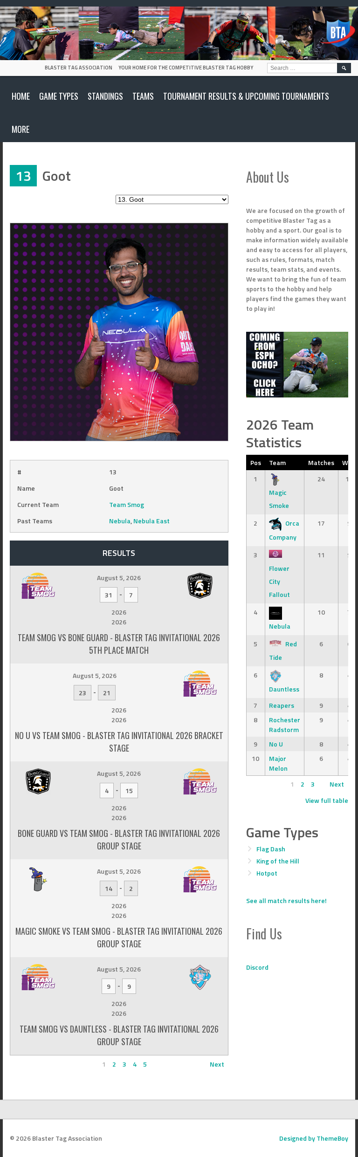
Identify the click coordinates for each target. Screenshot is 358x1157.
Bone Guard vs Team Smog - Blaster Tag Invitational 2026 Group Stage (119, 839)
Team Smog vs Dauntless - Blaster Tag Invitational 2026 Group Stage (119, 1035)
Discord (257, 967)
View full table (326, 800)
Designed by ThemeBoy (313, 1138)
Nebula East (151, 521)
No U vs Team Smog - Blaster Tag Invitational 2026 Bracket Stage (119, 741)
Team (277, 462)
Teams (143, 96)
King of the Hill (277, 861)
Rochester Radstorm (284, 724)
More (20, 129)
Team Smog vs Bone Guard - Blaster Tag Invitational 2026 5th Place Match (119, 643)
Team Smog (126, 504)
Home (21, 96)
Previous (27, 1064)
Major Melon (278, 763)
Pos (255, 462)
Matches (321, 462)
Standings (105, 96)
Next (217, 1064)
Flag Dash (270, 849)
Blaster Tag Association (78, 67)
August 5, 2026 (119, 577)
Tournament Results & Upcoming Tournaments (246, 96)
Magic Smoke (279, 498)
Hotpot (266, 873)
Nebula (120, 521)
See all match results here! (286, 900)
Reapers (281, 705)
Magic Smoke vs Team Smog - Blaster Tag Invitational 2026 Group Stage (118, 937)
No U (276, 744)
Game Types (58, 96)
